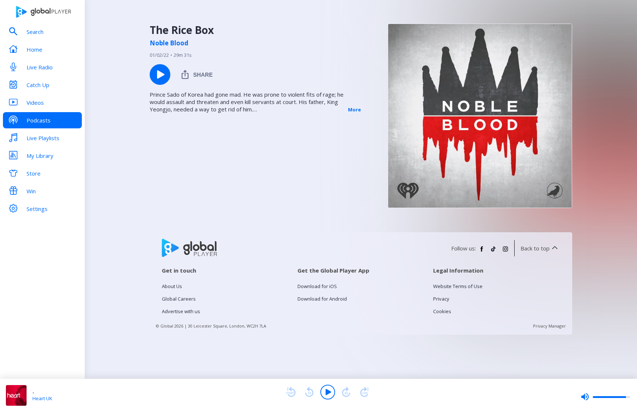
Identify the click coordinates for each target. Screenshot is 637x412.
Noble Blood (169, 43)
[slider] (605, 397)
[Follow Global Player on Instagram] (505, 252)
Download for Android (322, 298)
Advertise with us (181, 311)
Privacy (441, 298)
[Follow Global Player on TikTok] (493, 252)
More (354, 109)
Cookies (442, 311)
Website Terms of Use (458, 286)
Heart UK (42, 398)
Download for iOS (317, 286)
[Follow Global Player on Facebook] (482, 252)
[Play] (327, 392)
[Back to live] (364, 392)
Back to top (535, 248)
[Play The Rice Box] (160, 74)
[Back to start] (290, 392)
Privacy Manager (549, 325)
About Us (172, 286)
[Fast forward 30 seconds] (346, 392)
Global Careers (179, 298)
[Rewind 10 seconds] (309, 392)
